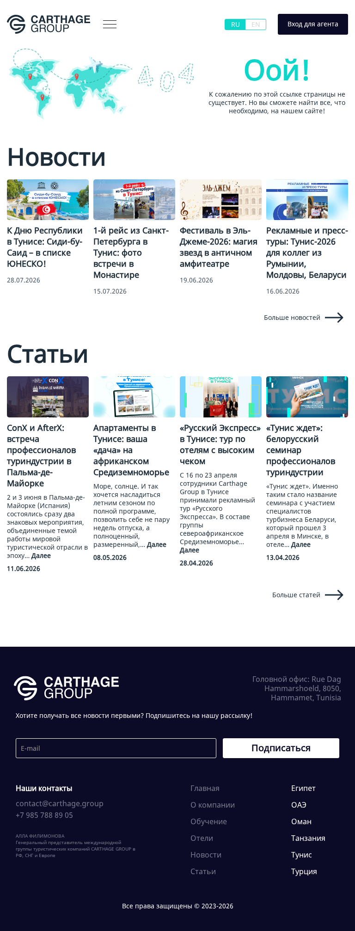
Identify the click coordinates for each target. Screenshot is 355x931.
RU (235, 24)
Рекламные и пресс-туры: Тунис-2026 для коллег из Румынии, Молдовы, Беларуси (307, 252)
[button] (110, 24)
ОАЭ (298, 805)
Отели (201, 838)
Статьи (203, 871)
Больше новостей (292, 317)
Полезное (197, 43)
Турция (304, 871)
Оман (301, 821)
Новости (205, 855)
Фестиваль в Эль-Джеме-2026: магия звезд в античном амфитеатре (218, 247)
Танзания (308, 838)
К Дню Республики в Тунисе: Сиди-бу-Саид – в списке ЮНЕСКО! (45, 247)
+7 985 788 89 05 (44, 815)
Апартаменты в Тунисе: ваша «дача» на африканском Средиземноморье (131, 450)
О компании (40, 43)
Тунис (301, 855)
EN (255, 24)
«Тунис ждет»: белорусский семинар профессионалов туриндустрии (300, 450)
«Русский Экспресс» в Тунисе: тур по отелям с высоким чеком (220, 444)
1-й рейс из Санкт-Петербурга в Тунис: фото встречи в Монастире (131, 252)
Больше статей (296, 594)
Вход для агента (313, 23)
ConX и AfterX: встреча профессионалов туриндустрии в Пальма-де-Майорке (41, 455)
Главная (205, 788)
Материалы (92, 43)
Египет (303, 788)
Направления (146, 43)
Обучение (208, 821)
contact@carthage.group (60, 803)
